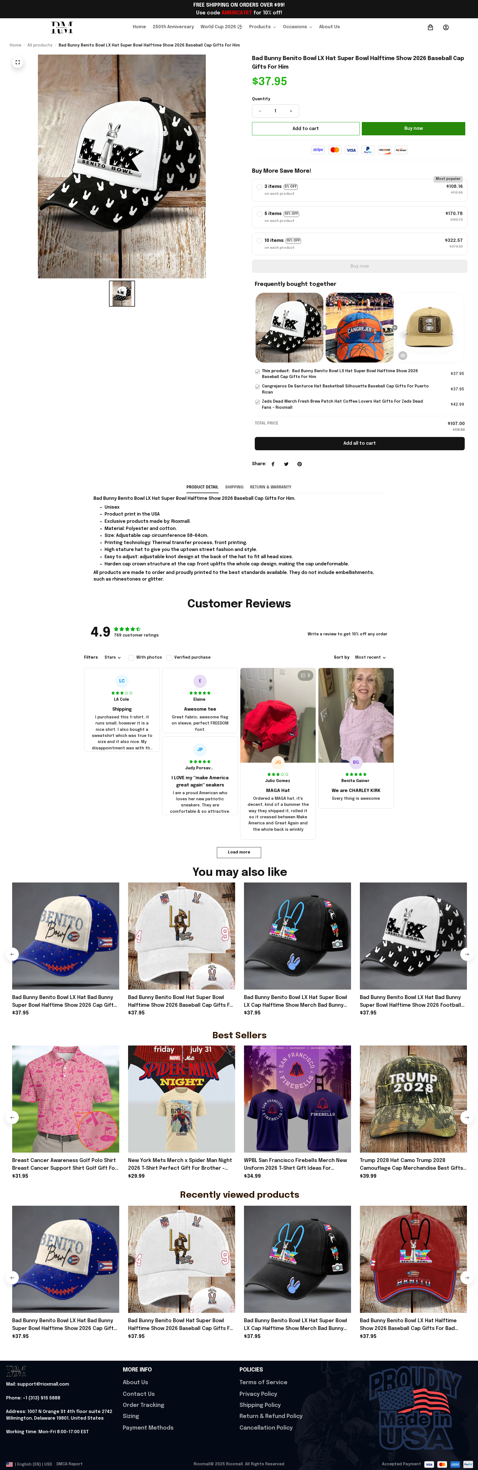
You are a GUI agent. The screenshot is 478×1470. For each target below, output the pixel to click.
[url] (37, 1384)
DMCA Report (69, 1464)
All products (40, 45)
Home (15, 45)
